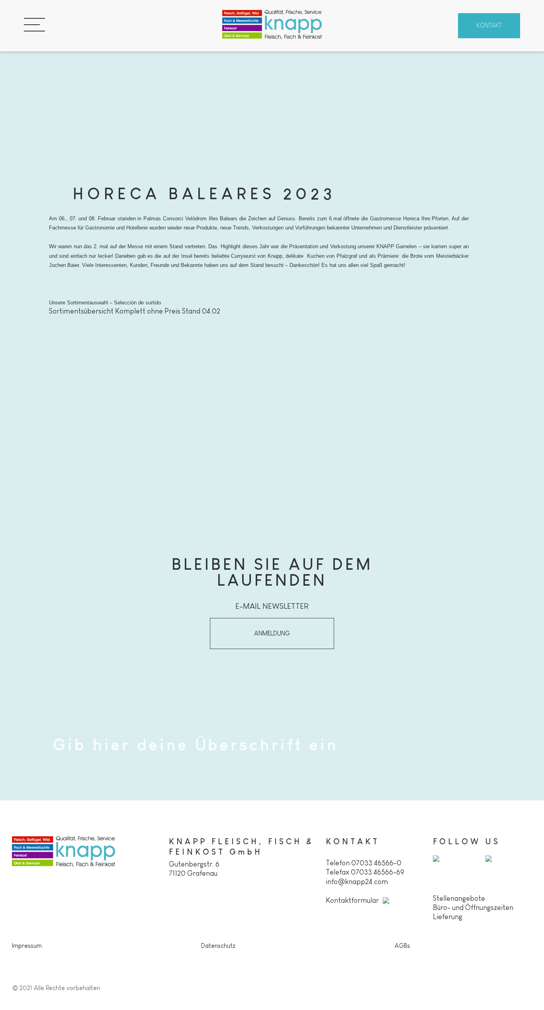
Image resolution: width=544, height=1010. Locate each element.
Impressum (27, 945)
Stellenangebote (459, 898)
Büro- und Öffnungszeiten (473, 908)
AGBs (402, 945)
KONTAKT (489, 25)
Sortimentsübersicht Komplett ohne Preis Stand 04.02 (134, 311)
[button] (272, 633)
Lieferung (447, 917)
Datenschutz (218, 945)
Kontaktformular (352, 900)
